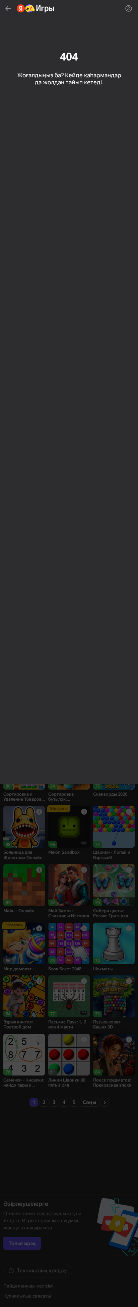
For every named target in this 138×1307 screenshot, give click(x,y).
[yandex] (36, 8)
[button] (69, 653)
